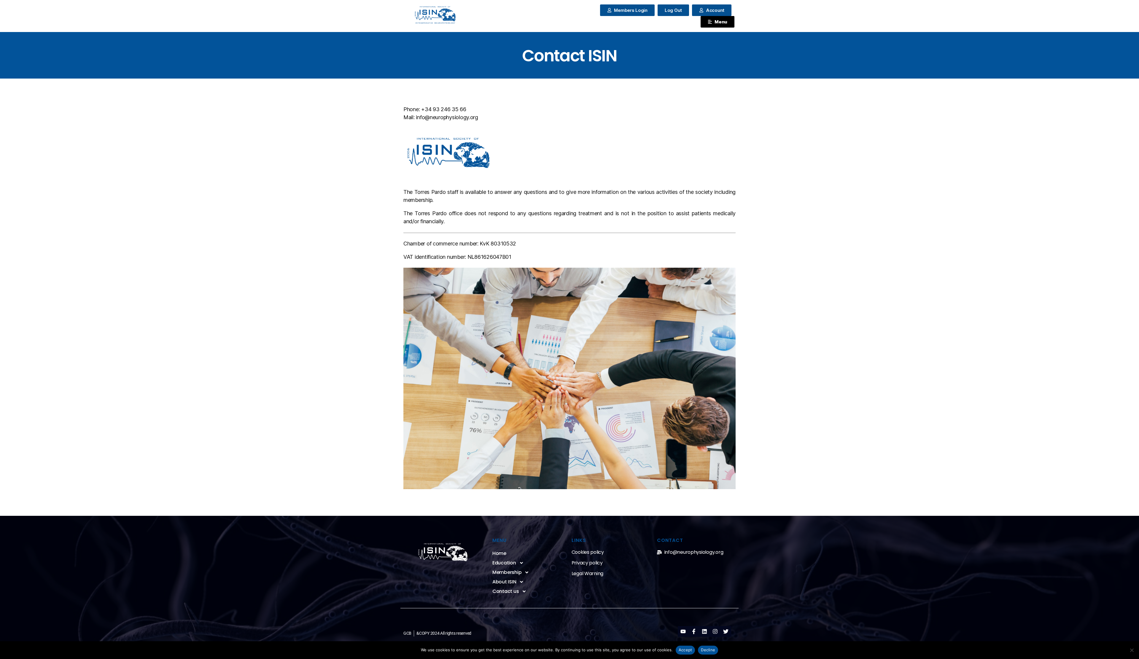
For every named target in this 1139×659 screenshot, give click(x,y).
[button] (673, 10)
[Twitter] (725, 631)
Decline (708, 649)
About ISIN (504, 581)
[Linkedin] (704, 631)
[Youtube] (683, 631)
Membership (506, 572)
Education (504, 562)
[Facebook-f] (693, 631)
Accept (685, 649)
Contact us (505, 591)
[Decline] (1132, 650)
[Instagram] (715, 631)
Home (499, 553)
